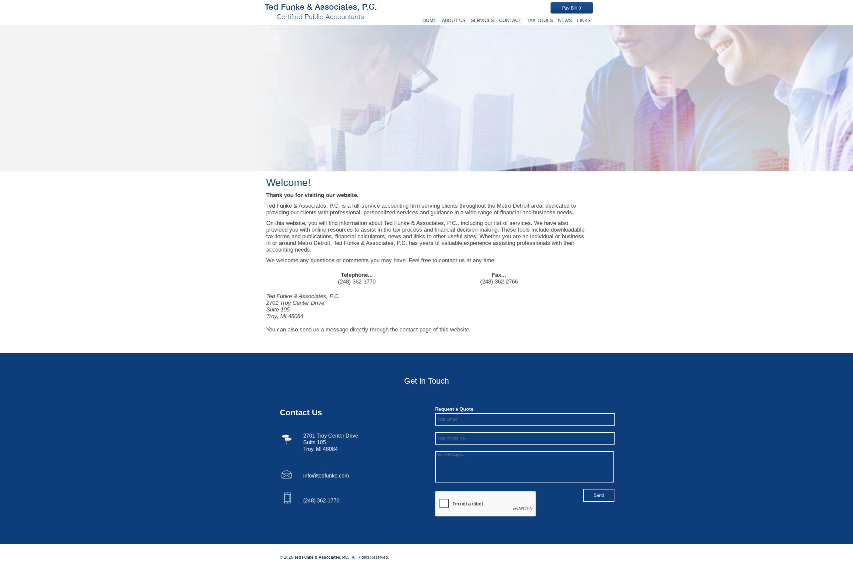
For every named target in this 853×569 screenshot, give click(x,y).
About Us (453, 20)
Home (429, 20)
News (565, 20)
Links (583, 20)
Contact (510, 20)
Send (599, 495)
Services (482, 20)
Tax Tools (540, 20)
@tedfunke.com (330, 475)
